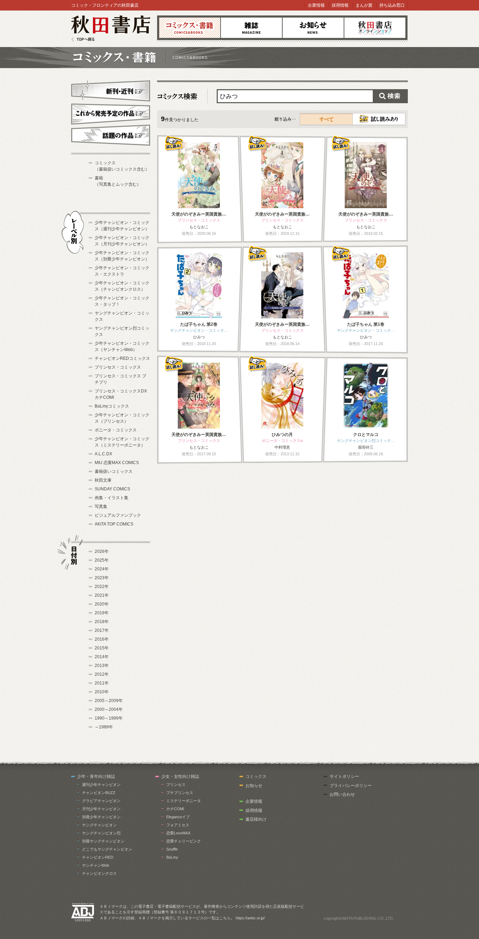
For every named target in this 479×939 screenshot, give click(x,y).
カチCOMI (175, 809)
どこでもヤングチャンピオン (107, 849)
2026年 (102, 551)
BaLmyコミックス (112, 406)
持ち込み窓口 (392, 5)
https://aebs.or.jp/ (250, 918)
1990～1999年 (109, 718)
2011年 (102, 683)
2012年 (102, 674)
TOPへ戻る (83, 39)
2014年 (102, 656)
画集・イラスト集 (111, 497)
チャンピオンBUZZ (98, 793)
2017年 (102, 630)
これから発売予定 (110, 113)
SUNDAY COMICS (112, 489)
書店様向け (256, 819)
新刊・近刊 (110, 89)
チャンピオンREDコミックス (122, 358)
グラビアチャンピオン (101, 801)
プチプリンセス (179, 793)
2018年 (102, 621)
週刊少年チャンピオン (101, 784)
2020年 (102, 604)
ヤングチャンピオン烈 (101, 833)
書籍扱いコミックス (114, 471)
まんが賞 (364, 5)
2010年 (102, 691)
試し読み (379, 119)
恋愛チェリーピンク (183, 841)
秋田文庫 (103, 480)
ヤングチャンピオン (99, 825)
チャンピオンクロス (99, 873)
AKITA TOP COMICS (114, 524)
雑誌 (251, 28)
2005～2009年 (109, 700)
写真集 (101, 506)
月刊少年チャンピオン (101, 809)
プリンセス (175, 784)
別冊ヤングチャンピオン (103, 841)
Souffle (172, 849)
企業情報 (316, 5)
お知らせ (313, 28)
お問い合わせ (342, 794)
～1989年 (104, 727)
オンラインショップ (374, 28)
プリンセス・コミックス (118, 367)
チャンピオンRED (97, 857)
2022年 (102, 586)
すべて (326, 119)
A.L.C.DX (103, 453)
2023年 (102, 577)
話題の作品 (110, 135)
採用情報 (340, 5)
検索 (390, 96)
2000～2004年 (109, 709)
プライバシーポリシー (351, 785)
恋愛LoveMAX (178, 833)
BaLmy (172, 857)
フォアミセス (177, 825)
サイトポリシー (344, 776)
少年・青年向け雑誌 (96, 776)
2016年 (102, 639)
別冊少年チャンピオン (101, 817)
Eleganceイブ (178, 817)
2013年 (102, 665)
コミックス (189, 28)
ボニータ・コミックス (116, 430)
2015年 (102, 648)
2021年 (102, 595)
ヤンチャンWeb (95, 865)
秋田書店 (110, 28)
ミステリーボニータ (183, 801)
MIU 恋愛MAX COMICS (117, 462)
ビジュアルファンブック (118, 515)
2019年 (102, 612)
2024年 (102, 569)
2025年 (102, 560)
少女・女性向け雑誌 (180, 776)
